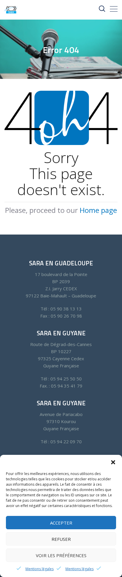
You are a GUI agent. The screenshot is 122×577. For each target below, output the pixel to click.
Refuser (61, 539)
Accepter (61, 523)
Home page (98, 210)
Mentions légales (39, 568)
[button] (113, 462)
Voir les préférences (61, 555)
